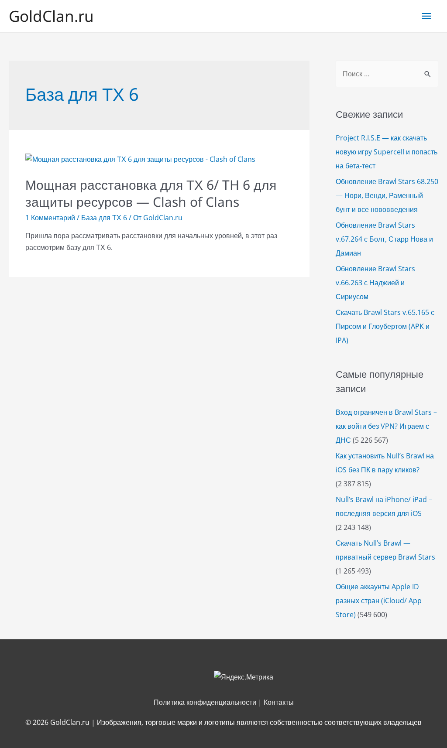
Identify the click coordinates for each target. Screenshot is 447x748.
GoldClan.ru (51, 16)
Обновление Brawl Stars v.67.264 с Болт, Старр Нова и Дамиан (384, 239)
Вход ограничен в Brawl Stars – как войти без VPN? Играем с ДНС (386, 426)
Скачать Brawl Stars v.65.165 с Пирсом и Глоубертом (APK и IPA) (385, 326)
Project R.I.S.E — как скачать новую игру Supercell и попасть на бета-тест (386, 152)
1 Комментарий (50, 217)
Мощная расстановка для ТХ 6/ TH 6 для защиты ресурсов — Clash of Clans (150, 193)
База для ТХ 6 (104, 217)
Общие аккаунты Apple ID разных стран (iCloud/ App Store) (379, 600)
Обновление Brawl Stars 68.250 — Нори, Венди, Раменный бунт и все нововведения (387, 195)
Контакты (279, 702)
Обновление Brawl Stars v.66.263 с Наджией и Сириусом (375, 282)
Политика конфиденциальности (205, 702)
